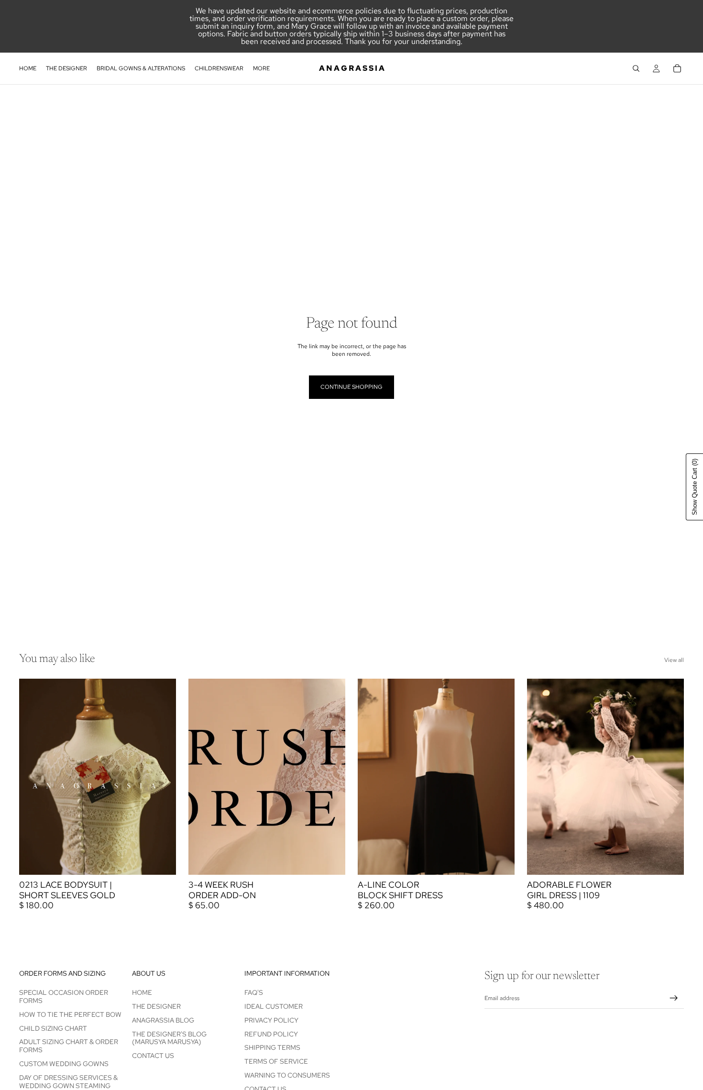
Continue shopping (351, 387)
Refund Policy (271, 1034)
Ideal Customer (273, 1006)
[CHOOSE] (161, 860)
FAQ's (253, 992)
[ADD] (330, 860)
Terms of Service (276, 1061)
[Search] (636, 68)
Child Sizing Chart (53, 1028)
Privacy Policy (271, 1020)
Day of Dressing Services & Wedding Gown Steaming (68, 1081)
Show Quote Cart (694, 487)
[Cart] (677, 68)
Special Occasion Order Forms (63, 996)
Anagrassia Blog (163, 1020)
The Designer (156, 1006)
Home (142, 992)
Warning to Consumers (287, 1075)
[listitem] (261, 68)
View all (674, 660)
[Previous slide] (33, 776)
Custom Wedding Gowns (64, 1063)
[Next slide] (161, 776)
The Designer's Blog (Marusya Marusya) (169, 1038)
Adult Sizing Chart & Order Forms (68, 1045)
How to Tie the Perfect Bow (70, 1014)
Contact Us (153, 1055)
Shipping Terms (272, 1047)
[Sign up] (674, 998)
